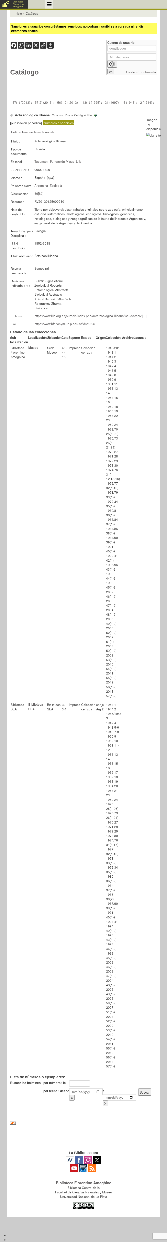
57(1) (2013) (21, 102)
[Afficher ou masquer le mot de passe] (112, 64)
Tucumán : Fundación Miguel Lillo (57, 161)
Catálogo (24, 72)
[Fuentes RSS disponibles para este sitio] (83, 1123)
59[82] (38, 193)
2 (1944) (146, 102)
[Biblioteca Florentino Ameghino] (14, 4)
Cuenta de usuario (120, 43)
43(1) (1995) (91, 102)
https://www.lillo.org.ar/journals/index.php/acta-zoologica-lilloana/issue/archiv (88, 315)
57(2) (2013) (44, 102)
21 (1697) (112, 102)
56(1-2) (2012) (68, 102)
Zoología (56, 185)
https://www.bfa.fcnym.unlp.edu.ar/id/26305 (64, 323)
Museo (33, 347)
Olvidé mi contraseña (141, 72)
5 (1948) (129, 102)
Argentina (41, 185)
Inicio (18, 13)
